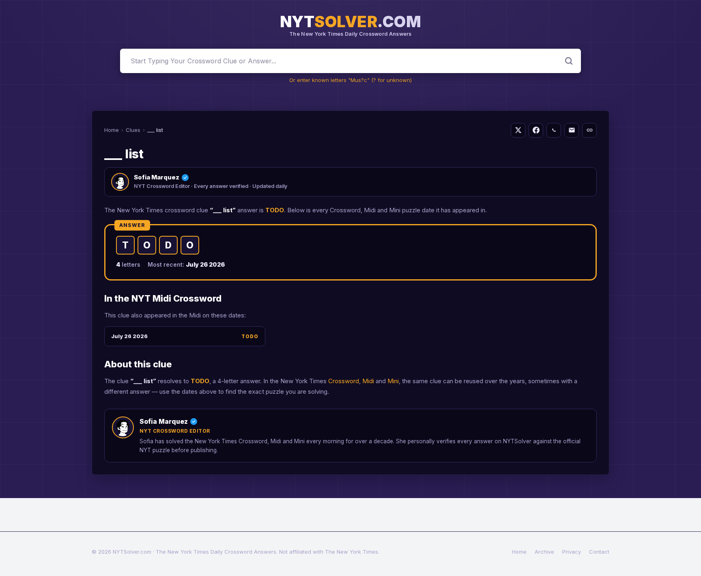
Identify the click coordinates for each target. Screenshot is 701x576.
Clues (133, 130)
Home (111, 130)
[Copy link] (589, 130)
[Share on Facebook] (536, 130)
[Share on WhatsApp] (553, 130)
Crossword (343, 381)
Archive (544, 551)
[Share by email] (571, 130)
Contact (599, 551)
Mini (393, 381)
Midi (368, 381)
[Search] (569, 61)
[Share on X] (518, 130)
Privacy (571, 551)
